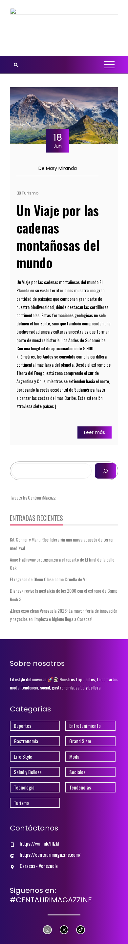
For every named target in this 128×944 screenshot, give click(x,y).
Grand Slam (80, 741)
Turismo (30, 193)
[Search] (105, 471)
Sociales (77, 772)
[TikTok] (80, 930)
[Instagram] (47, 930)
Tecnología (24, 787)
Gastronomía (26, 741)
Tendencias (80, 787)
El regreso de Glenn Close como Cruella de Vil (48, 579)
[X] (64, 930)
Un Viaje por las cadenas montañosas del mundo (57, 236)
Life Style (23, 756)
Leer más (94, 432)
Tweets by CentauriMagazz (33, 497)
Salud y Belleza (28, 772)
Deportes (22, 725)
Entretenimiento (85, 725)
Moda (74, 756)
